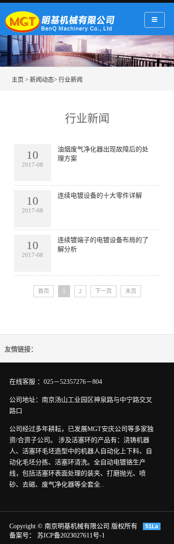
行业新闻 (70, 79)
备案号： (23, 535)
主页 (18, 79)
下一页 (103, 291)
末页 (130, 291)
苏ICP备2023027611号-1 (71, 535)
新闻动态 (42, 79)
